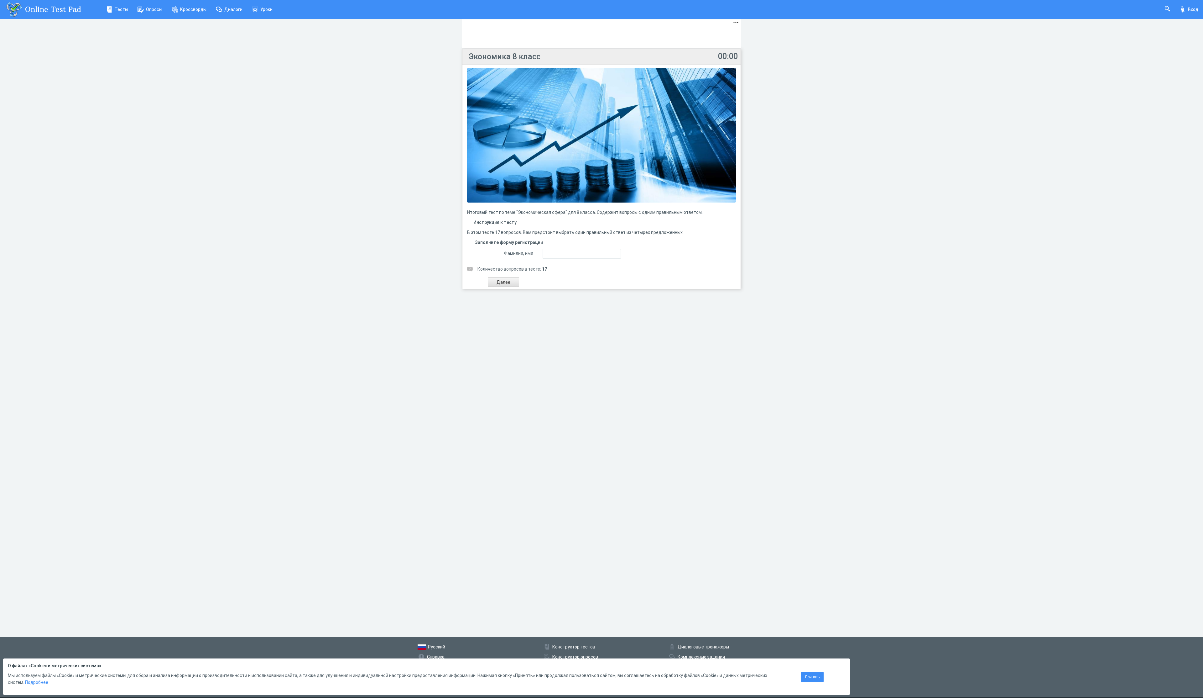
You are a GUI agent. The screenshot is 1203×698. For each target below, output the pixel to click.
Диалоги (233, 9)
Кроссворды (193, 9)
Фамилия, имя (518, 253)
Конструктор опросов (575, 656)
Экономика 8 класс (504, 56)
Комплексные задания (701, 656)
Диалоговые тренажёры (703, 646)
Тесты (121, 9)
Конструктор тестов (573, 646)
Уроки (266, 9)
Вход (1193, 9)
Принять (812, 677)
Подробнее (36, 682)
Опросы (154, 9)
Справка (436, 656)
